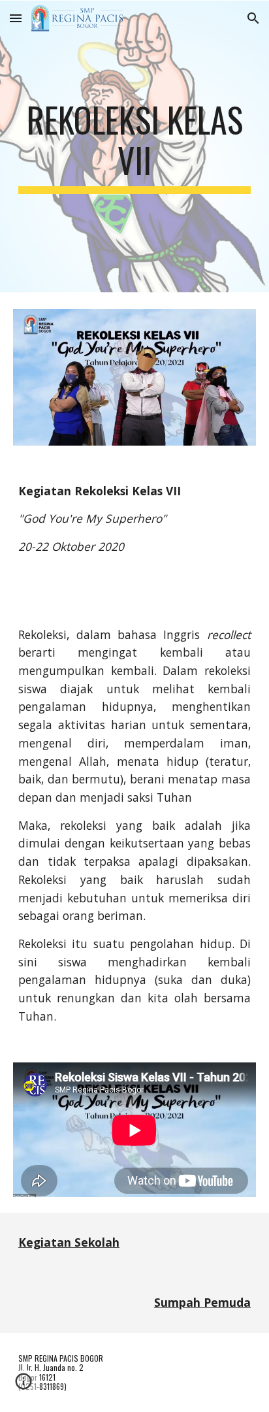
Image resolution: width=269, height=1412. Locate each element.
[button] (15, 18)
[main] (134, 146)
